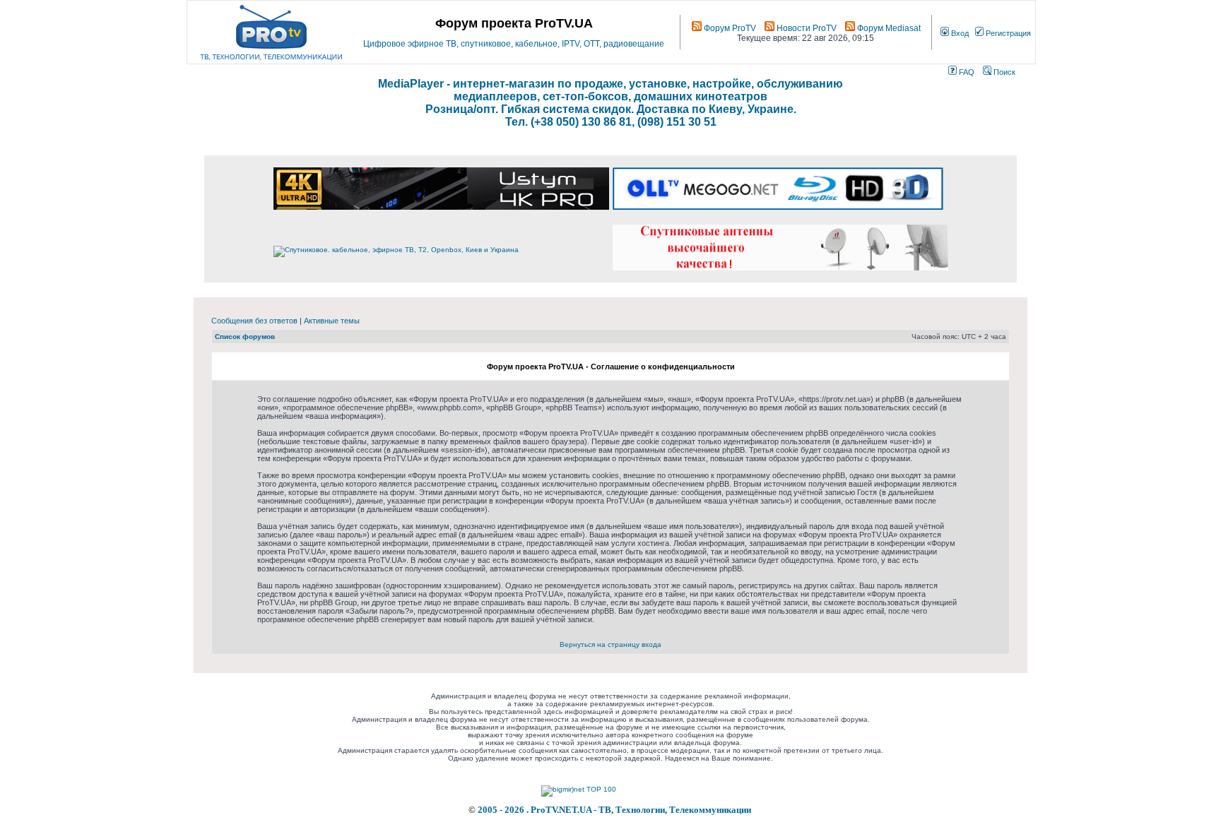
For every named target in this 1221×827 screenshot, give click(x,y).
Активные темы (332, 320)
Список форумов (245, 336)
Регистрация (1007, 33)
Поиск (1003, 72)
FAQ (965, 72)
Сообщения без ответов (254, 320)
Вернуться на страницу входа (610, 644)
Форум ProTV (729, 28)
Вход (959, 33)
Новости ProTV (805, 28)
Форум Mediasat (888, 28)
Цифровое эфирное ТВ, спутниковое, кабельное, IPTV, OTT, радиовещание (513, 44)
